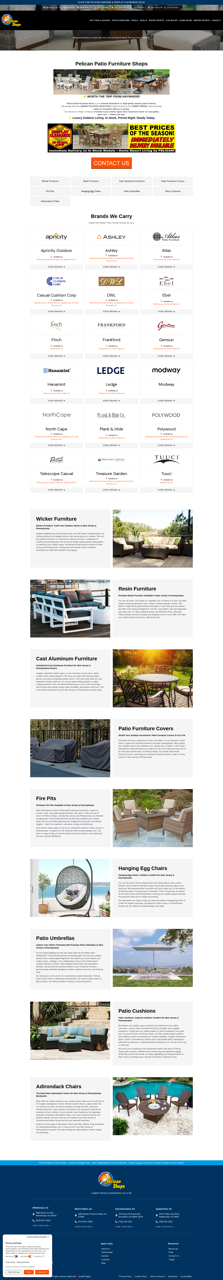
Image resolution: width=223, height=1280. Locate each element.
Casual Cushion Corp (56, 295)
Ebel (166, 295)
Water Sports (156, 20)
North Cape (56, 429)
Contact (216, 20)
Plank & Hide (111, 429)
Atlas (166, 250)
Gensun (166, 339)
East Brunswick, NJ (179, 437)
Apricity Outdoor (56, 250)
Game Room (185, 20)
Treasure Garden (111, 473)
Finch (56, 339)
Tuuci (166, 473)
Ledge (111, 384)
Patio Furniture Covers (172, 181)
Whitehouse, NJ (43, 259)
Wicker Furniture (50, 181)
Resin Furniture (91, 181)
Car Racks (172, 20)
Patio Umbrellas (132, 191)
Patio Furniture (121, 20)
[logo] (11, 20)
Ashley (111, 250)
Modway (166, 384)
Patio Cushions (173, 191)
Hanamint (57, 384)
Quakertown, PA (70, 259)
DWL (111, 295)
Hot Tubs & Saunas (100, 20)
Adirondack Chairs (50, 201)
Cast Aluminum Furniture (132, 181)
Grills (143, 20)
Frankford (111, 339)
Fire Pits (50, 191)
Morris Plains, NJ (56, 259)
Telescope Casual (56, 473)
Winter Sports (202, 20)
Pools (134, 20)
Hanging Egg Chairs (91, 191)
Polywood (166, 429)
